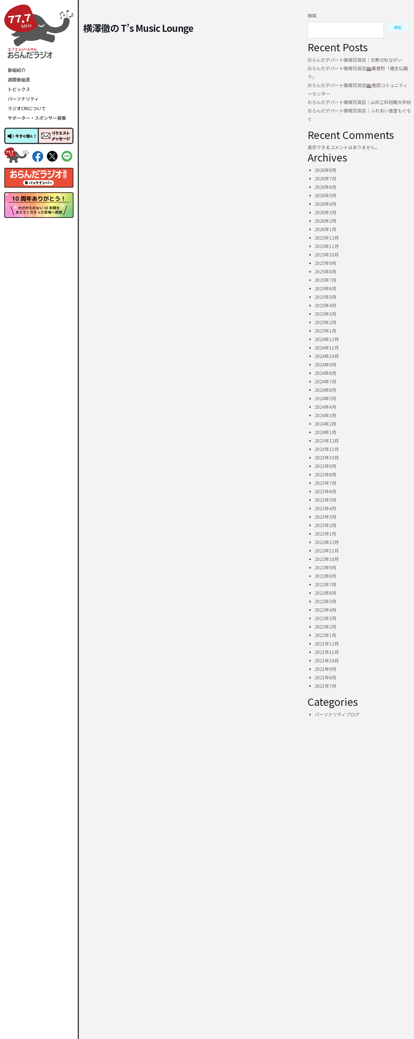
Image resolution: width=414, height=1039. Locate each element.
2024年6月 (325, 389)
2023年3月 (325, 516)
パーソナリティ (23, 98)
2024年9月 (325, 364)
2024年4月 (325, 406)
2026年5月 (325, 195)
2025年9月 (325, 263)
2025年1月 (325, 330)
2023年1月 (325, 533)
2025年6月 (325, 288)
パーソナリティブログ (337, 714)
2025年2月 (325, 322)
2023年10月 (327, 457)
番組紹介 (17, 70)
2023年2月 (325, 525)
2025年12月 (327, 237)
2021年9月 (325, 669)
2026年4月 (325, 203)
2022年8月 (325, 575)
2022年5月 (325, 601)
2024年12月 (327, 339)
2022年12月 (327, 542)
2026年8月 (325, 170)
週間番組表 (19, 79)
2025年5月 (325, 296)
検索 (312, 15)
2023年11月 (327, 449)
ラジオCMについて (27, 108)
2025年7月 (325, 280)
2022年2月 (325, 626)
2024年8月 (325, 373)
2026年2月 (325, 220)
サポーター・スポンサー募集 (37, 117)
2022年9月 (325, 567)
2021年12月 (327, 643)
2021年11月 (327, 652)
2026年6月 (325, 187)
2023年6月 (325, 491)
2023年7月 (325, 482)
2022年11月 (327, 550)
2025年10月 (327, 254)
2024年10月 (327, 356)
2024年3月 (325, 415)
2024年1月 (325, 432)
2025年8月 (325, 271)
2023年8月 (325, 474)
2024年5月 (325, 398)
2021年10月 (327, 660)
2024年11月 (327, 347)
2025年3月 (325, 313)
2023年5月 (325, 499)
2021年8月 (325, 677)
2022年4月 (325, 609)
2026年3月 (325, 212)
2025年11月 (327, 246)
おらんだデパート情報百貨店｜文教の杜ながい (355, 59)
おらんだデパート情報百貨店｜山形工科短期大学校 (359, 102)
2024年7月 (325, 381)
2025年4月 (325, 305)
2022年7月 (325, 584)
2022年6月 (325, 592)
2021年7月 (325, 685)
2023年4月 (325, 508)
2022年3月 (325, 618)
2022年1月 (325, 635)
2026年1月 (325, 229)
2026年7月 (325, 178)
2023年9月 (325, 466)
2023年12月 (327, 440)
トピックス (19, 89)
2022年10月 (327, 559)
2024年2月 (325, 423)
